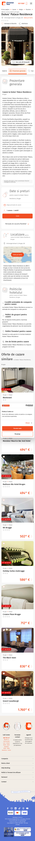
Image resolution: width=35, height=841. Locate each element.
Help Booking (5, 768)
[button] (24, 24)
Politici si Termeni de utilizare (11, 772)
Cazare (14, 9)
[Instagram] (11, 808)
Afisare (27, 423)
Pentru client (5, 763)
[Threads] (23, 808)
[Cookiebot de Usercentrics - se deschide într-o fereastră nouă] (25, 405)
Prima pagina (5, 9)
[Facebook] (8, 808)
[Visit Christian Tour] (7, 3)
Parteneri (4, 777)
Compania (4, 758)
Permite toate (17, 428)
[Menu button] (31, 3)
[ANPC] (9, 832)
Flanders (28, 9)
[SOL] (22, 834)
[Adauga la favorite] (3, 370)
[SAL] (22, 829)
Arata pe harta (28, 18)
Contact (3, 781)
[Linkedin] (15, 808)
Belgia (21, 9)
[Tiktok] (19, 808)
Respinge (17, 434)
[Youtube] (27, 808)
